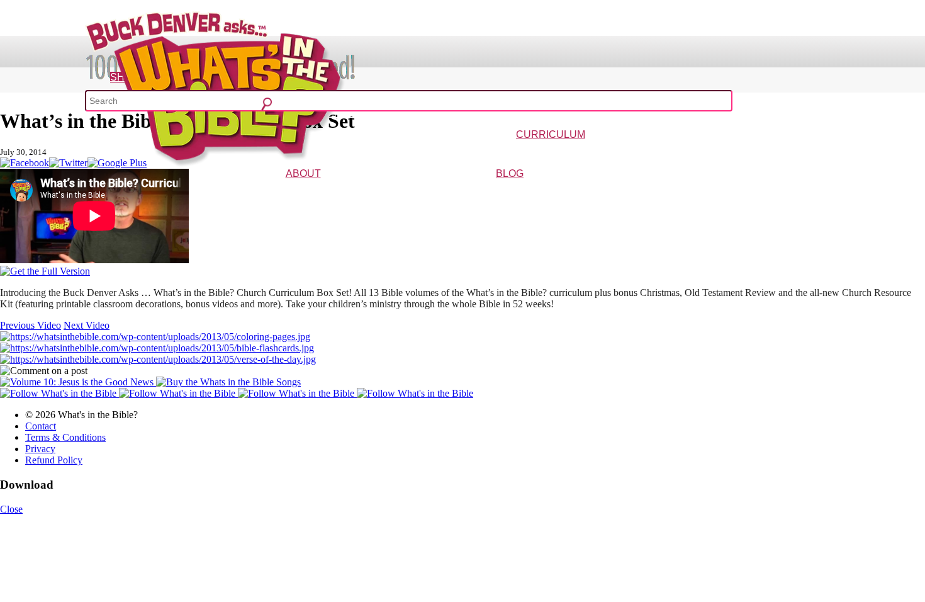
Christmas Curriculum (515, 153)
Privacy (40, 448)
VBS (621, 153)
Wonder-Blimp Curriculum (434, 153)
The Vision (275, 192)
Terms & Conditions (65, 437)
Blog (510, 173)
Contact (40, 426)
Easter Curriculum (583, 153)
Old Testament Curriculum (673, 153)
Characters (312, 192)
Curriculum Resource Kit (760, 153)
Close (11, 509)
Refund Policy (53, 460)
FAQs (340, 192)
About (303, 173)
